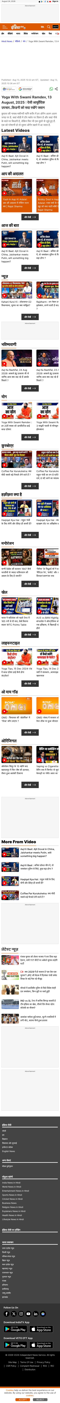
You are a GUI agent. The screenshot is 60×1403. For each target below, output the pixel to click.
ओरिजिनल (8, 740)
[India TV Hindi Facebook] (45, 1)
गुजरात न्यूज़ (6, 1276)
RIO (52, 1366)
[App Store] (41, 1329)
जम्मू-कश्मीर (6, 1293)
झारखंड (5, 1297)
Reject (40, 1399)
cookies (29, 1395)
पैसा (50, 33)
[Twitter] (14, 1314)
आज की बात (10, 225)
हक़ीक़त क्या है (11, 494)
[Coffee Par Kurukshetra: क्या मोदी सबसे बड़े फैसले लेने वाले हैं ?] (10, 895)
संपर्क (4, 1131)
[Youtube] (28, 1314)
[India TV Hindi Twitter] (47, 1)
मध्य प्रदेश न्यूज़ (8, 1264)
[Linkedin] (36, 1314)
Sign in (55, 1)
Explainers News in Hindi (13, 1211)
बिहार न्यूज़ (6, 1260)
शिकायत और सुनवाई (9, 1143)
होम (2, 33)
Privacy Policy (43, 1362)
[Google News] (8, 89)
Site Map (12, 1362)
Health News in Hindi (12, 1215)
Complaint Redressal (29, 1366)
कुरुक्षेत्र (7, 445)
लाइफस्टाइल (10, 643)
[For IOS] (41, 1344)
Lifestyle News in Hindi (13, 1219)
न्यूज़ (4, 276)
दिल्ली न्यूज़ (6, 1252)
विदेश (26, 33)
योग (24, 41)
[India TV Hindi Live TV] (55, 27)
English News (8, 1151)
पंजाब (4, 1280)
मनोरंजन (34, 33)
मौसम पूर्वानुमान (7, 1166)
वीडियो (10, 33)
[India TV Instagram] (21, 1314)
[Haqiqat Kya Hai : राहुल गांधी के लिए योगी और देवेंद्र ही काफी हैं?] (10, 881)
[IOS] (39, 1)
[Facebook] (6, 1314)
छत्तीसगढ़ (5, 1289)
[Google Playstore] (15, 1329)
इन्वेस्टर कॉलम (7, 1147)
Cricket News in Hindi (12, 1199)
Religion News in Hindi (12, 1207)
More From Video (18, 841)
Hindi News (6, 41)
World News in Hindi (11, 1186)
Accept (23, 1399)
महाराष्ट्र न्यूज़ (7, 1268)
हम (3, 1135)
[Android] (42, 1)
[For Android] (15, 1344)
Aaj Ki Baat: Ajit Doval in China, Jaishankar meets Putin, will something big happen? (37, 852)
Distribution (30, 1369)
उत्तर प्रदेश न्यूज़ (8, 1248)
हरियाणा (5, 1285)
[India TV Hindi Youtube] (50, 1)
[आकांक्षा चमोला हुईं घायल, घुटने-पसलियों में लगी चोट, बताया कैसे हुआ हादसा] (10, 1019)
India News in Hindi (11, 1182)
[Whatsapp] (51, 89)
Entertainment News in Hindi (15, 1191)
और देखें (27, 217)
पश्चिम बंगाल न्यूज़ (8, 1256)
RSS (45, 1366)
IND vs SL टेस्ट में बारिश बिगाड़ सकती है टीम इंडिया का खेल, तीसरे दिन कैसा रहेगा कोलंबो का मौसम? (38, 1004)
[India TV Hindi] (18, 27)
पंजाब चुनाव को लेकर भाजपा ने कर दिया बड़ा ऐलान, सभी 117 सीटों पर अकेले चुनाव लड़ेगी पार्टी (38, 960)
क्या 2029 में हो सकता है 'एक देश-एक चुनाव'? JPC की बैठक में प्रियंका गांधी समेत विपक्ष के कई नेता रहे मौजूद (38, 975)
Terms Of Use (26, 1362)
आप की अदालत (12, 173)
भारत (18, 33)
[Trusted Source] (25, 89)
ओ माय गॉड (9, 691)
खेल (43, 33)
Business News (9, 1203)
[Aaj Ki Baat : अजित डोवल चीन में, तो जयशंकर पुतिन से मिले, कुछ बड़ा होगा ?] (10, 867)
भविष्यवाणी (8, 344)
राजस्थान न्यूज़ (7, 1272)
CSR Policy (11, 1366)
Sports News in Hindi (12, 1195)
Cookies (10, 1390)
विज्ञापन (5, 1139)
